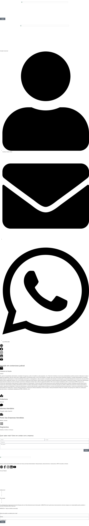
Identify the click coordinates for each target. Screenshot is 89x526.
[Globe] (1, 466)
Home (2, 16)
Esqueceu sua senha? (5, 523)
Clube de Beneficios (24, 16)
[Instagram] (8, 466)
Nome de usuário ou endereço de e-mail (8, 513)
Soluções (15, 16)
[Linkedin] (11, 466)
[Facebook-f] (4, 466)
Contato (39, 16)
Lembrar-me (3, 520)
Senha (1, 516)
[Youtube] (14, 466)
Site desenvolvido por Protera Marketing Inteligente (11, 509)
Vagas (33, 16)
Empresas (8, 16)
